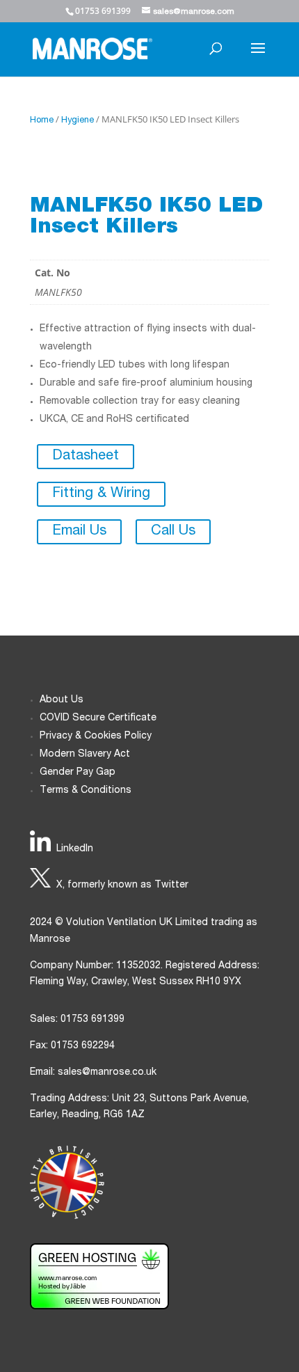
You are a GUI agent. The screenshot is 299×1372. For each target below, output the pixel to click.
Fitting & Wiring (101, 494)
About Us (61, 700)
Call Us (173, 532)
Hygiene (77, 120)
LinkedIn (74, 849)
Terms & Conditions (85, 791)
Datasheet (85, 457)
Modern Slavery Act (85, 754)
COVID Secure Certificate (98, 718)
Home (42, 120)
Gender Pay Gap (77, 773)
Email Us (79, 532)
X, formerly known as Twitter (122, 885)
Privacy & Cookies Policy (96, 736)
